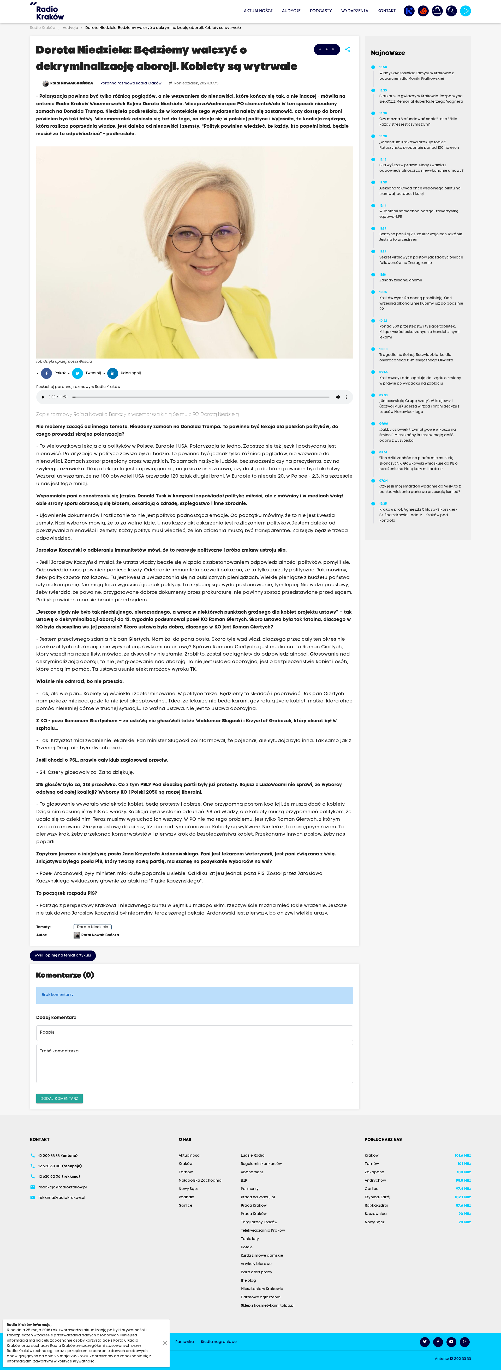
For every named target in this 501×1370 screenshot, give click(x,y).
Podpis (47, 1032)
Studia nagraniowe (219, 1342)
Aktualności (258, 11)
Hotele (247, 1247)
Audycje (291, 11)
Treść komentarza (59, 1051)
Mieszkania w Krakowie (262, 1289)
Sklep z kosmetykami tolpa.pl (267, 1306)
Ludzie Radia (253, 1156)
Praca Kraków (254, 1206)
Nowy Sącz (189, 1189)
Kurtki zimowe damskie (262, 1256)
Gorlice (185, 1206)
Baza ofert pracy (256, 1272)
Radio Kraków (43, 28)
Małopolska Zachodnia (200, 1181)
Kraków (186, 1164)
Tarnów (186, 1172)
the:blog (248, 1281)
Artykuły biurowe (256, 1264)
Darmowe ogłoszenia (261, 1297)
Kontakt (387, 11)
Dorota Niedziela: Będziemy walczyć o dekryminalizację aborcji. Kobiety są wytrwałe (163, 28)
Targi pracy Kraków (259, 1222)
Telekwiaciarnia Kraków (263, 1231)
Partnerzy (250, 1189)
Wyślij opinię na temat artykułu (63, 956)
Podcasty (321, 11)
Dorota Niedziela (92, 927)
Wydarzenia (354, 11)
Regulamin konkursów (261, 1164)
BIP (244, 1181)
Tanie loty (250, 1239)
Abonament (252, 1172)
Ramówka (184, 1342)
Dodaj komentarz (59, 1098)
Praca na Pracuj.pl (258, 1197)
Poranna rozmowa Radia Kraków (131, 83)
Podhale (186, 1197)
